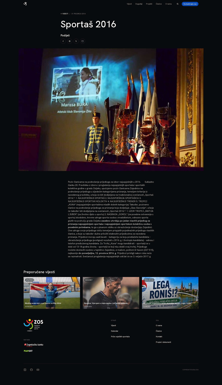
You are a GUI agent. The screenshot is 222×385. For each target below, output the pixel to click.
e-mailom (120, 249)
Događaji (138, 4)
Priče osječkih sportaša (120, 336)
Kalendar (114, 331)
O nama (168, 4)
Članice (159, 4)
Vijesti (129, 4)
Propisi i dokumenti (163, 342)
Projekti (149, 4)
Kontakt (159, 336)
